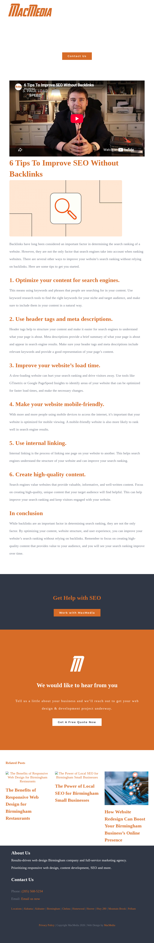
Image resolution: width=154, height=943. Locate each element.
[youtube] (74, 917)
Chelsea (66, 908)
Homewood (78, 908)
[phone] (92, 917)
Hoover (90, 908)
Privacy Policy (46, 925)
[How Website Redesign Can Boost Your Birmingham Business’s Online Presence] (126, 773)
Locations (16, 908)
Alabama (28, 908)
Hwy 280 (101, 908)
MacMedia (109, 925)
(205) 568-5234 (32, 891)
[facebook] (62, 917)
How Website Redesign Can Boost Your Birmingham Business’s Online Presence (125, 825)
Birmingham (53, 908)
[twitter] (68, 917)
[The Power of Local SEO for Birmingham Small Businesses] (77, 773)
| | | (29, 908)
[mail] (86, 917)
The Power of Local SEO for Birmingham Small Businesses (77, 793)
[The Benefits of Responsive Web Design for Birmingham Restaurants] (27, 773)
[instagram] (80, 917)
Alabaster (40, 908)
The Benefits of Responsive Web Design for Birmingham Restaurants (22, 804)
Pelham (132, 908)
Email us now (30, 899)
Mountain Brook (117, 908)
